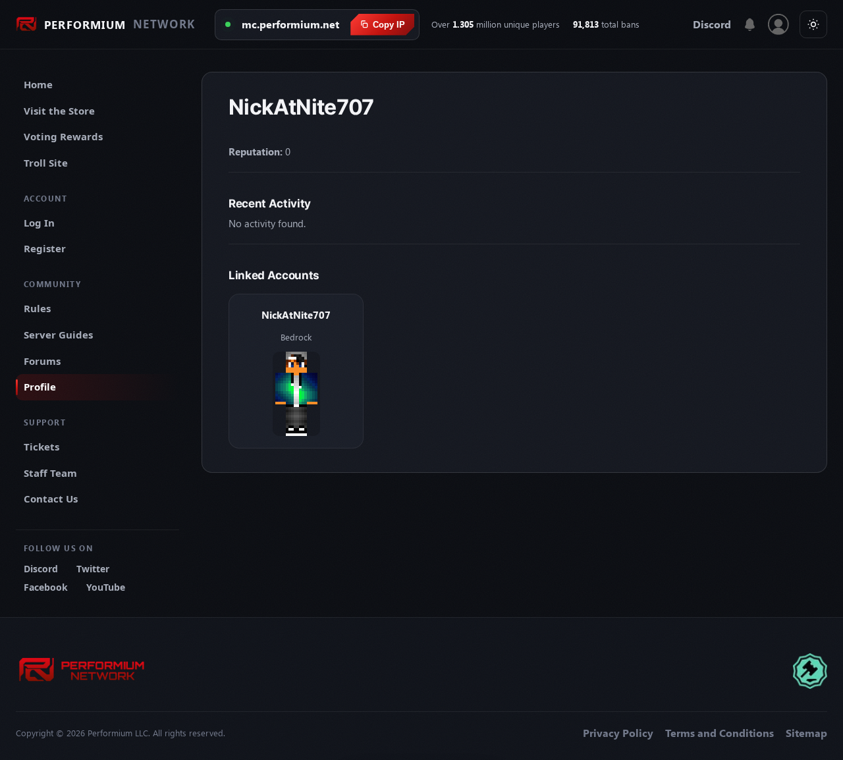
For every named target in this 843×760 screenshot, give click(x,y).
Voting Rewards (63, 136)
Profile (40, 386)
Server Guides (58, 334)
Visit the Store (59, 110)
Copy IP (389, 25)
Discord (712, 24)
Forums (42, 360)
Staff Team (50, 472)
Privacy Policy (618, 733)
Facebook (46, 587)
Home (38, 84)
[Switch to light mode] (813, 24)
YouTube (105, 587)
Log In (39, 222)
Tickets (41, 446)
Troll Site (46, 162)
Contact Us (51, 498)
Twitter (92, 568)
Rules (37, 308)
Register (45, 248)
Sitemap (806, 733)
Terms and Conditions (719, 733)
